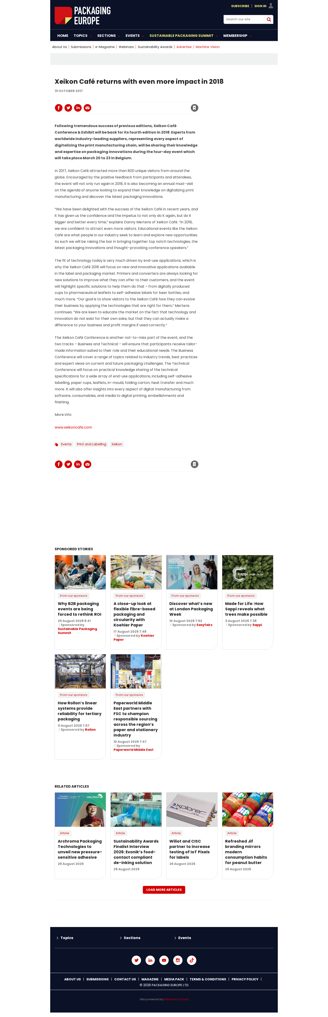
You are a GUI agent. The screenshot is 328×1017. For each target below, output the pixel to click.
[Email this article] (87, 108)
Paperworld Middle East (134, 749)
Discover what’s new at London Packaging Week (191, 609)
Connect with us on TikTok (191, 960)
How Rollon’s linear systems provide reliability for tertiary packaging (80, 711)
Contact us (125, 979)
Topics (66, 937)
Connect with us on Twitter (136, 960)
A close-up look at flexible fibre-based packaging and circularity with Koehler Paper (134, 614)
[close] (158, 105)
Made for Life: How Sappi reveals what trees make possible (246, 609)
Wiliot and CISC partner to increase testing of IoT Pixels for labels (189, 849)
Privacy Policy (245, 979)
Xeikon (117, 444)
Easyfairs (204, 625)
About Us (59, 47)
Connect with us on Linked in (150, 960)
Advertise (184, 47)
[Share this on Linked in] (78, 108)
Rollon (90, 729)
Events (66, 444)
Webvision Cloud (176, 999)
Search (268, 19)
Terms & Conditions (208, 979)
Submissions (81, 47)
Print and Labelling (91, 444)
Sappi (257, 625)
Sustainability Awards (155, 47)
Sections (132, 937)
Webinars (126, 47)
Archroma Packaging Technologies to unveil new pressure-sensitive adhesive (80, 849)
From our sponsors (73, 596)
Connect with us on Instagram (178, 960)
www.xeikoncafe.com (74, 427)
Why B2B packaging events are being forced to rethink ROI (79, 609)
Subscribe (240, 6)
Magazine (150, 979)
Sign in (134, 98)
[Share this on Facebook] (59, 108)
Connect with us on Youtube (164, 960)
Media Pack (174, 979)
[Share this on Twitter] (68, 108)
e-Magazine (105, 47)
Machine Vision (208, 47)
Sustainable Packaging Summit (77, 631)
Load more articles (164, 889)
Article (64, 833)
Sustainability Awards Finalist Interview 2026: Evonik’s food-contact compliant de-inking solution (136, 852)
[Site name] (82, 23)
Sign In (260, 6)
